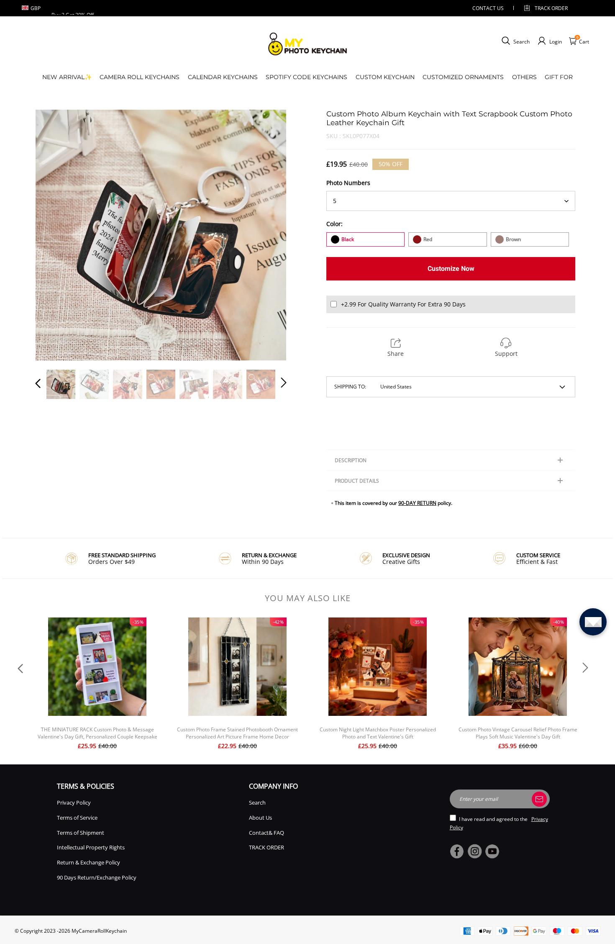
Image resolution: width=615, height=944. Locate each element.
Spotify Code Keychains (306, 77)
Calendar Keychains (223, 77)
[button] (54, 234)
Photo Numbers (348, 183)
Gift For (559, 77)
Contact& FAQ (266, 832)
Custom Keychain (385, 77)
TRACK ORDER (266, 847)
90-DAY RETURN (417, 503)
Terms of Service (77, 817)
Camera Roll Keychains (139, 77)
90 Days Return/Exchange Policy (96, 877)
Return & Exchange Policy (88, 862)
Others (524, 77)
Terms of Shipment (80, 832)
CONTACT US (488, 8)
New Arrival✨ (67, 77)
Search (257, 802)
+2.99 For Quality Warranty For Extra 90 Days (403, 304)
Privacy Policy (74, 802)
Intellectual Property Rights (91, 847)
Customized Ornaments (463, 77)
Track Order (551, 8)
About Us (260, 817)
